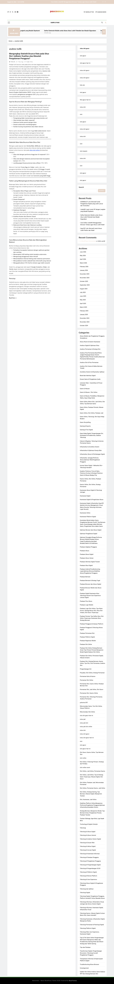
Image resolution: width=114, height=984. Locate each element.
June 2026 (83, 252)
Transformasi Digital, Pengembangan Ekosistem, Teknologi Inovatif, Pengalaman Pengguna (91, 953)
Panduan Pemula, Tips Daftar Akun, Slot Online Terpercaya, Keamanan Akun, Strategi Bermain (91, 618)
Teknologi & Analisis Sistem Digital (90, 839)
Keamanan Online (85, 513)
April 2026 (83, 259)
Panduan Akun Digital (86, 565)
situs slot (83, 107)
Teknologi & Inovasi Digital (88, 850)
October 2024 (84, 325)
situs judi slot (84, 723)
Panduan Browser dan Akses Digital (90, 584)
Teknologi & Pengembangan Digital (90, 865)
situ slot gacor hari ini (86, 715)
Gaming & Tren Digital (86, 430)
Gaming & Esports (85, 426)
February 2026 (84, 266)
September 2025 (85, 285)
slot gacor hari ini (85, 63)
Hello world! (101, 241)
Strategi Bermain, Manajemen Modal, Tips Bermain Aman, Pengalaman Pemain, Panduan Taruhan (92, 813)
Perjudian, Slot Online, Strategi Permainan (92, 673)
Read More (12, 298)
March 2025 (83, 307)
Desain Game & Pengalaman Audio (90, 379)
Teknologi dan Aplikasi (87, 889)
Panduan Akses (84, 551)
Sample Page (55, 22)
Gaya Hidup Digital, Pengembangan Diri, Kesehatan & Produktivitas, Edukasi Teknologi (91, 435)
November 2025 (84, 278)
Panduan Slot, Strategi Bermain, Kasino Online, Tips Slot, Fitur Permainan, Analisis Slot (92, 663)
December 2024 (84, 318)
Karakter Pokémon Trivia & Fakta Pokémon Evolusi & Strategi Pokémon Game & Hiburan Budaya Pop (91, 473)
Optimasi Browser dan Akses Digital (90, 530)
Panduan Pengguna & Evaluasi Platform (91, 624)
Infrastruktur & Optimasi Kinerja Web (91, 450)
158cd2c (13, 62)
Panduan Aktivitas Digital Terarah (90, 562)
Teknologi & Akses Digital (87, 831)
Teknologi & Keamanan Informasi (90, 853)
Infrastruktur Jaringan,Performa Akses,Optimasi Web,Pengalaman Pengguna (90, 460)
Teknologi (83, 828)
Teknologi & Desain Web (87, 842)
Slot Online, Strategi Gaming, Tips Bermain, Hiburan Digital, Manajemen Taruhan (91, 794)
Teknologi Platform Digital (88, 928)
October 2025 (84, 281)
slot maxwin (83, 151)
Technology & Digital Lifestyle (89, 824)
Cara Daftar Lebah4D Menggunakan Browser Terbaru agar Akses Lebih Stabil (73, 2)
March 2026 (83, 263)
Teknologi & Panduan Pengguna (89, 857)
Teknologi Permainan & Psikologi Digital (92, 924)
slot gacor (83, 56)
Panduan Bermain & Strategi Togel (90, 580)
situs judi (82, 719)
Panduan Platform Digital (87, 637)
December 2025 (84, 274)
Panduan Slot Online (86, 644)
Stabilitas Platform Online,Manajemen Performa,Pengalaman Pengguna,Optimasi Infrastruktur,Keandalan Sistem (92, 805)
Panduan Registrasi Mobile (88, 640)
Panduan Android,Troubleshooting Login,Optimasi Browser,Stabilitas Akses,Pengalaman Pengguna (90, 571)
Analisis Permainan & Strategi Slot (90, 349)
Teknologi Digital (85, 892)
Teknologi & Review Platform (88, 876)
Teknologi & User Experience (88, 879)
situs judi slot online (86, 726)
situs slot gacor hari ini (87, 737)
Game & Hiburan (85, 388)
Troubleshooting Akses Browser (89, 964)
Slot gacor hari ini (85, 100)
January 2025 (84, 314)
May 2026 (83, 255)
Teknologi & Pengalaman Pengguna (90, 861)
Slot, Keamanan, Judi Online (88, 799)
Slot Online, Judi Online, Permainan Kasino (92, 771)
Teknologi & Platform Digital (88, 872)
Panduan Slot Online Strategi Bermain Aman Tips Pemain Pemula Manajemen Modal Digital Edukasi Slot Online (91, 650)
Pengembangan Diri (85, 669)
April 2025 (83, 303)
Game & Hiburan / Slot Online (88, 392)
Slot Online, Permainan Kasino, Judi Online (92, 788)
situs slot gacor (84, 70)
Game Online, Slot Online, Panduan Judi (91, 413)
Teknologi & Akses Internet (88, 835)
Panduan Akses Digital (86, 554)
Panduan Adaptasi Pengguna (88, 547)
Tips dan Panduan (85, 947)
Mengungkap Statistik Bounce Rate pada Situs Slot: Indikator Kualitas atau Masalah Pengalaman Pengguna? (29, 56)
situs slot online (35, 150)
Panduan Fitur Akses (86, 601)
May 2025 (83, 300)
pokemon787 (84, 702)
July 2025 (83, 292)
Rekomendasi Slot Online (87, 712)
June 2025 (83, 296)
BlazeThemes (73, 980)
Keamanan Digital (85, 496)
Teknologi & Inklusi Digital (87, 846)
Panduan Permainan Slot (87, 633)
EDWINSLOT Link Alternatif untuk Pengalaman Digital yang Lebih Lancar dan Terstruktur (91, 204)
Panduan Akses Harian (86, 558)
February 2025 (84, 311)
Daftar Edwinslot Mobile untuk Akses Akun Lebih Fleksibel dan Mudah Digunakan (51, 30)
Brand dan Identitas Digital (88, 375)
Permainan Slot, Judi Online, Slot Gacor (91, 689)
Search (81, 187)
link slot (82, 85)
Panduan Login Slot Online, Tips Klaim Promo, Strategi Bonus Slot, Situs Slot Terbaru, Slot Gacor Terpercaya (91, 610)
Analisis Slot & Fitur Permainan (89, 362)
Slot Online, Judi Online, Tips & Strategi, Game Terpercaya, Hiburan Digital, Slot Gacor (91, 777)
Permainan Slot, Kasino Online (89, 693)
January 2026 (84, 270)
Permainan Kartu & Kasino (87, 676)
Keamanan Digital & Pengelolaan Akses (91, 499)
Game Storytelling (85, 422)
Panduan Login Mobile (86, 605)
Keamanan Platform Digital (88, 516)
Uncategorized (84, 968)
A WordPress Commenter (88, 241)
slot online (83, 758)
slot (81, 114)
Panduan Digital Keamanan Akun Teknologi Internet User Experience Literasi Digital (90, 595)
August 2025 (83, 289)
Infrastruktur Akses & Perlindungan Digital (92, 454)
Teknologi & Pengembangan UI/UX (90, 868)
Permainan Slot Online (86, 680)
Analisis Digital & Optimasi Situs (89, 345)
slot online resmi (85, 767)
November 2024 (84, 322)
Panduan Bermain (85, 577)
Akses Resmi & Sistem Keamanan (90, 342)
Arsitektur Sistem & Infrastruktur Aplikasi (92, 372)
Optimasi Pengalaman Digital (88, 533)
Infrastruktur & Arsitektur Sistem (89, 447)
